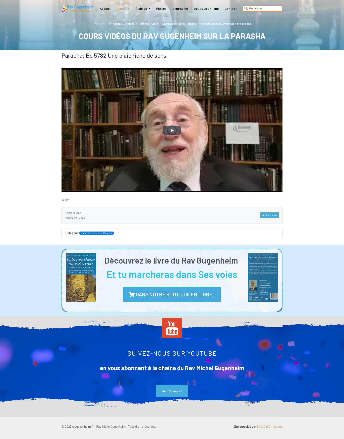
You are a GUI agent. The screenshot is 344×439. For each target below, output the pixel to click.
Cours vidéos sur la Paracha (96, 233)
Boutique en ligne (206, 8)
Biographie (180, 8)
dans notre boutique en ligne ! (175, 294)
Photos (161, 8)
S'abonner (270, 215)
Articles (141, 8)
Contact (231, 8)
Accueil (105, 8)
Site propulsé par (257, 426)
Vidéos (121, 8)
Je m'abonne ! (172, 391)
